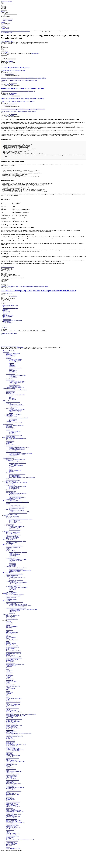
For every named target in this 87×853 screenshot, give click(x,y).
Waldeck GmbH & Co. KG (12, 841)
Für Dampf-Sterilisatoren (14, 487)
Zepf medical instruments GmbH (13, 848)
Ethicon (7, 504)
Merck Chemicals (10, 763)
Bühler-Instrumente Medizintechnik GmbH (15, 664)
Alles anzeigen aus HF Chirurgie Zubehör (18, 552)
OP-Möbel (11, 591)
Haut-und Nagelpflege (13, 383)
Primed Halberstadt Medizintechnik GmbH (15, 787)
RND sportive (9, 797)
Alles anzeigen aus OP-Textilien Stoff (17, 526)
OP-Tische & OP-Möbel (11, 586)
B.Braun (8, 503)
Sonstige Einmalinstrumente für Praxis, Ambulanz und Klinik (22, 477)
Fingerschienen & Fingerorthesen (13, 535)
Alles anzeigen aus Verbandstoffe (13, 532)
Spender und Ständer (10, 436)
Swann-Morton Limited (11, 828)
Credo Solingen (9, 680)
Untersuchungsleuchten (11, 566)
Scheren (10, 469)
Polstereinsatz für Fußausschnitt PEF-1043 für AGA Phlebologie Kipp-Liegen (22, 88)
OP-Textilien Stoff (10, 525)
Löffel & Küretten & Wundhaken (16, 465)
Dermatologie (9, 357)
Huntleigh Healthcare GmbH (12, 734)
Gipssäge (8, 549)
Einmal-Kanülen (12, 432)
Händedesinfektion (10, 439)
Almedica (8, 628)
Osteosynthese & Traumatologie (13, 480)
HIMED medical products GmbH (13, 728)
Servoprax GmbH (10, 813)
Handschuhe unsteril (13, 377)
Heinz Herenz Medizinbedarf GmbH (14, 725)
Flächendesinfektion (10, 444)
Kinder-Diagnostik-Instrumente (15, 367)
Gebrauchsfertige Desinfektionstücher (17, 448)
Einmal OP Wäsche (13, 521)
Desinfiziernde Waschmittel (14, 530)
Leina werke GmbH (10, 747)
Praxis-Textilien (9, 378)
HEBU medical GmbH (11, 722)
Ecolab (7, 697)
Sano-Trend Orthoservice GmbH (13, 802)
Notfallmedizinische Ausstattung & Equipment (16, 608)
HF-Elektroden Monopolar (14, 556)
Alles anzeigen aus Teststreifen (15, 404)
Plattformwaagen (12, 565)
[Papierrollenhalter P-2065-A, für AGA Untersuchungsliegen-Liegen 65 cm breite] (18, 111)
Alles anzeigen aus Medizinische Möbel (14, 574)
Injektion (8, 430)
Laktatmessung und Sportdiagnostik (13, 414)
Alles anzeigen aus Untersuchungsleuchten (18, 567)
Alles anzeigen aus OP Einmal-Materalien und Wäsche (20, 519)
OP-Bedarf (5, 515)
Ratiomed (8, 792)
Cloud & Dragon (9, 675)
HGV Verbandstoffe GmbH (12, 727)
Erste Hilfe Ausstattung (11, 603)
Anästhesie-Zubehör (10, 616)
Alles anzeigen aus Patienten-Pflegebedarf (15, 594)
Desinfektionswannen (13, 455)
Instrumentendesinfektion (11, 450)
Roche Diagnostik (10, 798)
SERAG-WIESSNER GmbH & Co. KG (15, 811)
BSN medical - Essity (10, 663)
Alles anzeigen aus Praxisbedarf (13, 353)
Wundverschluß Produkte (11, 514)
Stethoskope (11, 369)
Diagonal (8, 683)
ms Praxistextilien (10, 767)
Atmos (7, 641)
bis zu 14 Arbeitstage (9, 74)
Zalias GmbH (9, 845)
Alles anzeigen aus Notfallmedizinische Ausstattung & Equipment (23, 609)
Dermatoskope (12, 365)
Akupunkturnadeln (10, 393)
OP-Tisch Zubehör (13, 589)
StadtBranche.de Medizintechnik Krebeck (9, 346)
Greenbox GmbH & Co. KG (12, 720)
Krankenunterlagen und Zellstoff (13, 595)
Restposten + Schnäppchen (9, 350)
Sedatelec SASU (9, 808)
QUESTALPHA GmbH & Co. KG (13, 791)
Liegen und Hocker (10, 576)
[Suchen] (1, 5)
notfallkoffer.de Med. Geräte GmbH (13, 771)
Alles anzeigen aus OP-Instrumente (16, 461)
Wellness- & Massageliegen (15, 386)
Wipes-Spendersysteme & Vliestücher (17, 449)
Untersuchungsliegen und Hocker (16, 580)
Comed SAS (8, 676)
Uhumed (8, 832)
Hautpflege (8, 443)
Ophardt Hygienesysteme (11, 775)
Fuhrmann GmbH (10, 713)
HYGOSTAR (9, 737)
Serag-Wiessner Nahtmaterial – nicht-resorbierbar (19, 511)
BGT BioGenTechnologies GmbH (13, 650)
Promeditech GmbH (10, 788)
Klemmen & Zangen (13, 464)
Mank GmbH (9, 753)
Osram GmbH (9, 777)
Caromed (8, 667)
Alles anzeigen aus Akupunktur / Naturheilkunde (16, 389)
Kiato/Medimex (9, 743)
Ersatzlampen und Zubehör (14, 571)
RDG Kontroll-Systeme (11, 491)
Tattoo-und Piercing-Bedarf (9, 539)
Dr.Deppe (8, 689)
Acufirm (8, 625)
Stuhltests (11, 413)
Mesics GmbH (9, 765)
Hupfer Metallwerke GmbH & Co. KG (14, 736)
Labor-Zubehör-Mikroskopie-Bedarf (14, 422)
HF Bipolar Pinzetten (13, 553)
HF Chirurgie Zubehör (11, 550)
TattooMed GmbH (10, 830)
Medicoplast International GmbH (13, 755)
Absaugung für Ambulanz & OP (13, 547)
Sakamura (8, 800)
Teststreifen (8, 403)
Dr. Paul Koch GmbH (10, 688)
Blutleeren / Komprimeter (11, 617)
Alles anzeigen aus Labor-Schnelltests (17, 409)
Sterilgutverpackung (10, 485)
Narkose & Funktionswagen (15, 583)
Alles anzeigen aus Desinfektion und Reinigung (16, 438)
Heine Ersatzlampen (13, 372)
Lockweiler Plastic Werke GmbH (13, 748)
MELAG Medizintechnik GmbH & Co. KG (15, 761)
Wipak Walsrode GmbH (11, 844)
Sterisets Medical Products (11, 826)
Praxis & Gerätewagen (11, 581)
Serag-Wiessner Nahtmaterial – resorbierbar (18, 513)
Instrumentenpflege (10, 483)
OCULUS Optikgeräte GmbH (12, 773)
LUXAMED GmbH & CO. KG (13, 750)
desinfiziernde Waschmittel (11, 456)
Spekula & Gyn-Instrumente (15, 470)
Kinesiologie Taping (10, 392)
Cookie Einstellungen (8, 322)
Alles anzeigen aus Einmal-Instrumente (17, 474)
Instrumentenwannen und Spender (13, 452)
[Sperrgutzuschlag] (35, 53)
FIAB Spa (8, 709)
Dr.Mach (8, 691)
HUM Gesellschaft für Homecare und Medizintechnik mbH (19, 733)
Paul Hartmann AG (10, 782)
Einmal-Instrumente (10, 472)
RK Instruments (9, 795)
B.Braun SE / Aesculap (11, 643)
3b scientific (8, 621)
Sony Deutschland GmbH (11, 821)
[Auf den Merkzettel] (1, 60)
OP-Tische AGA (12, 588)
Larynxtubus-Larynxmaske (12, 619)
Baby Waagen (12, 561)
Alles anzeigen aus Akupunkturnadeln (17, 394)
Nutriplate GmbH (10, 772)
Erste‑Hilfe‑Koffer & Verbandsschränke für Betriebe (20, 605)
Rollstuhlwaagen (12, 564)
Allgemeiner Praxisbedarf (11, 354)
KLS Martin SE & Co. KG (12, 745)
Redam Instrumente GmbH (12, 793)
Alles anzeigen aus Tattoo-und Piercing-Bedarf (16, 541)
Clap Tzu (8, 671)
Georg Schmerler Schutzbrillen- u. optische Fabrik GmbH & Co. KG (21, 714)
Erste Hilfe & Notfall (7, 600)
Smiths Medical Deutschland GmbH (14, 820)
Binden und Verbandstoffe (11, 533)
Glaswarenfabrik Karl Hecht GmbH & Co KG (16, 715)
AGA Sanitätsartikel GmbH (12, 626)
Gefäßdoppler (9, 548)
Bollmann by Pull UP (10, 655)
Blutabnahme (9, 426)
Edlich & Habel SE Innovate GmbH (14, 698)
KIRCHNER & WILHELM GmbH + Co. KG (16, 744)
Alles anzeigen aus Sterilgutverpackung (17, 486)
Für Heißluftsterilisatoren (14, 488)
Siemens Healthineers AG (11, 815)
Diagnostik (8, 358)
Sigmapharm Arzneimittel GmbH (13, 816)
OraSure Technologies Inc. (11, 776)
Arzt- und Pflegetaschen (11, 355)
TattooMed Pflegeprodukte (11, 542)
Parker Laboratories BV (11, 781)
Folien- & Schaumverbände (12, 536)
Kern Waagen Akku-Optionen (15, 560)
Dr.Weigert (8, 693)
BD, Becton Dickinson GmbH (12, 647)
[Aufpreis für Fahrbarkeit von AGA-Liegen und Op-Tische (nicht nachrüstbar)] (18, 101)
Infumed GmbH (9, 738)
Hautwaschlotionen (10, 441)
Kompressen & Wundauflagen (12, 537)
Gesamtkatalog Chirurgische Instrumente (17, 463)
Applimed (8, 634)
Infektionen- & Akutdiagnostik (15, 410)
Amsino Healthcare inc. (11, 633)
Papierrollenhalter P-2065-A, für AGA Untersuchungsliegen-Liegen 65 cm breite (23, 109)
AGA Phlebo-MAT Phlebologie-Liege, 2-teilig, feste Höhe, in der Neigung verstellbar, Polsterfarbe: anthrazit (38, 291)
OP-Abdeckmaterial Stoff (14, 527)
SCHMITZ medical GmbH (12, 804)
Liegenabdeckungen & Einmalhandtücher (15, 387)
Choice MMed (9, 670)
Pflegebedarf (8, 598)
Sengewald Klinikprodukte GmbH (13, 810)
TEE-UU (8, 831)
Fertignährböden (9, 415)
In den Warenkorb (12, 58)
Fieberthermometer (13, 370)
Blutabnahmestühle (10, 427)
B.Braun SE (8, 642)
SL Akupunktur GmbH (11, 817)
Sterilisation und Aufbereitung (9, 481)
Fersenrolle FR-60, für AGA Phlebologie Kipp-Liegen (15, 67)
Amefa (7, 631)
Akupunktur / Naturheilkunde (9, 388)
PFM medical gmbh (10, 786)
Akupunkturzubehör (10, 391)
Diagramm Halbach (10, 684)
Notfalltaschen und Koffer (14, 610)
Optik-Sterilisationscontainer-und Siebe (17, 497)
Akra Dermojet (9, 627)
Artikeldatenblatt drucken (6, 63)
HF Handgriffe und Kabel (14, 554)
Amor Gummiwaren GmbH (12, 632)
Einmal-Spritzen (12, 433)
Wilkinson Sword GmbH (11, 843)
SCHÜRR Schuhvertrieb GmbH (13, 806)
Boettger (8, 654)
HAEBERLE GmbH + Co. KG (13, 721)
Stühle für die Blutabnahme (12, 575)
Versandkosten (6, 52)
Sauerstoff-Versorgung (11, 597)
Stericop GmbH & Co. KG (12, 823)
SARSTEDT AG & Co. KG (12, 803)
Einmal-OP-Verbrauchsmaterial (15, 522)
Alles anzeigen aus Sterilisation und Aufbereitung (16, 482)
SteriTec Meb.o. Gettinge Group (13, 827)
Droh (7, 694)
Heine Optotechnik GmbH (11, 724)
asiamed (10, 396)
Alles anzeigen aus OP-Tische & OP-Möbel (18, 587)
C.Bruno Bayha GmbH (11, 665)
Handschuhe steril (12, 376)
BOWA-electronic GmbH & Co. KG (14, 658)
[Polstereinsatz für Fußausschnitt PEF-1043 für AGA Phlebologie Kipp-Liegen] (18, 91)
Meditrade (8, 759)
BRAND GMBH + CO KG (12, 659)
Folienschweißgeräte (10, 499)
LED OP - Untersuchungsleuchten (16, 569)
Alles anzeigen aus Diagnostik (15, 359)
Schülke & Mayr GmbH (11, 805)
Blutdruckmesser (12, 366)
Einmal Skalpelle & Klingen (15, 476)
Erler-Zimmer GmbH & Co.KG (13, 704)
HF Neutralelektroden (13, 555)
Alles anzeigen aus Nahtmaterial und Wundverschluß (17, 502)
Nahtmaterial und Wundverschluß (10, 500)
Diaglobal (8, 682)
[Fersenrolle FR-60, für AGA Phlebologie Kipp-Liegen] (13, 70)
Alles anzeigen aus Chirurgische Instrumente (15, 459)
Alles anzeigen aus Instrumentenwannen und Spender (20, 453)
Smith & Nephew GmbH (11, 819)
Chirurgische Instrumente (8, 458)
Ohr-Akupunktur (12, 399)
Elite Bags (8, 700)
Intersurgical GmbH (10, 739)
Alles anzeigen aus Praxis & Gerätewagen (18, 582)
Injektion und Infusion (8, 424)
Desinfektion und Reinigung (9, 437)
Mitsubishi (8, 766)
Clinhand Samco (9, 672)
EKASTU (8, 699)
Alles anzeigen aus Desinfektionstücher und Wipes (19, 447)
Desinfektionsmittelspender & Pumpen (17, 454)
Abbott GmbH (9, 624)
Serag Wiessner (9, 509)
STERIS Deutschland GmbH (12, 825)
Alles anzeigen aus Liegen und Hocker (17, 577)
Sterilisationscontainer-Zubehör (15, 498)
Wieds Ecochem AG (10, 842)
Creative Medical (9, 678)
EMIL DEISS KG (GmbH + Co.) (13, 702)
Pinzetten (11, 467)
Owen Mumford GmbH (11, 778)
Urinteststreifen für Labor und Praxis (16, 405)
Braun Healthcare (10, 660)
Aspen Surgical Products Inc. (12, 639)
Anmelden (8, 16)
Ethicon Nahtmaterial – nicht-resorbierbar (17, 506)
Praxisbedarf (6, 352)
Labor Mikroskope (13, 419)
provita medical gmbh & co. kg (12, 789)
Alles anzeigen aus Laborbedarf (13, 402)
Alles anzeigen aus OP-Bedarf (12, 516)
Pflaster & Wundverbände (11, 538)
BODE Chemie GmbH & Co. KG (13, 653)
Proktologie (11, 471)
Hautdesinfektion (9, 442)
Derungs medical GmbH (11, 681)
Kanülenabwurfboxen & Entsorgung (14, 435)
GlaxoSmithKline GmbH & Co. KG (14, 716)
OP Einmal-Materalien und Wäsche (13, 517)
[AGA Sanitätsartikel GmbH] (7, 41)
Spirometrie (11, 363)
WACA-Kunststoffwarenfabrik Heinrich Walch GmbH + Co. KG (20, 839)
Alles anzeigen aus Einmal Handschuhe (17, 375)
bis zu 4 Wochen (9, 61)
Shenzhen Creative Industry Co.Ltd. (13, 814)
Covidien (8, 677)
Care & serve (9, 666)
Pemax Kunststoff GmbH (11, 784)
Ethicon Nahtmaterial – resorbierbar (16, 508)
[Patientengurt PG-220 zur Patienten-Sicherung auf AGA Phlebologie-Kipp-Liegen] (19, 80)
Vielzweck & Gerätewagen (14, 585)
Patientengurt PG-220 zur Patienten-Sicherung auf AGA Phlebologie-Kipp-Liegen (23, 78)
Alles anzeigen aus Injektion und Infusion (15, 425)
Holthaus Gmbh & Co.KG (11, 731)
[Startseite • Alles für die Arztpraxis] (6, 1)
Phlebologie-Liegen (13, 578)
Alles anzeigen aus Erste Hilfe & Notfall (14, 602)
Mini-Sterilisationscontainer (14, 494)
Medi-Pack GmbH (10, 754)
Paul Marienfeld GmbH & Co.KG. (13, 783)
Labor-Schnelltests (10, 408)
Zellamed (8, 847)
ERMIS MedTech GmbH (11, 705)
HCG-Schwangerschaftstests (15, 411)
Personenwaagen (12, 563)
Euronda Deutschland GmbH (12, 708)
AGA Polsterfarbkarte (5, 267)
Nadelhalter (11, 466)
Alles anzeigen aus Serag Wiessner (16, 510)
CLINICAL (8, 674)
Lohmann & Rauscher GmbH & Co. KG (15, 749)
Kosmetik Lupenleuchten (14, 385)
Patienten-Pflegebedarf (8, 593)
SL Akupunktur (12, 398)
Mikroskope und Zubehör (11, 416)
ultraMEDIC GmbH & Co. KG (13, 833)
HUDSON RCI (9, 732)
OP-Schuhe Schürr (10, 524)
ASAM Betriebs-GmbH (11, 637)
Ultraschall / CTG (12, 364)
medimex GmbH (9, 756)
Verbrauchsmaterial (10, 543)
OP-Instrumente (9, 460)
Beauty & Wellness (10, 380)
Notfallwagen (12, 613)
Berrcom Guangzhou (10, 648)
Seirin (10, 397)
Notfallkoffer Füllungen (14, 611)
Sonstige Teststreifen (13, 407)
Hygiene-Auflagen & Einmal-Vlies (16, 382)
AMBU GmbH (9, 630)
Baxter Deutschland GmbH (12, 645)
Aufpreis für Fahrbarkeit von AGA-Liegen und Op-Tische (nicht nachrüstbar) (22, 98)
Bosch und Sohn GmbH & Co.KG (13, 656)
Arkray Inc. (8, 636)
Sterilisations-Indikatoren (11, 489)
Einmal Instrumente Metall (14, 475)
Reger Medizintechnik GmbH (12, 794)
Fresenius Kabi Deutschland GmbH (13, 711)
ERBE (7, 703)
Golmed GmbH (9, 717)
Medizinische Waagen (10, 558)
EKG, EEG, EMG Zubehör (15, 360)
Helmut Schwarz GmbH (11, 726)
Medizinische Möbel (7, 572)
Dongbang (8, 687)
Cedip (7, 669)
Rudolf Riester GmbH (10, 799)
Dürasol (7, 695)
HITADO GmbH (9, 730)
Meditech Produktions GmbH (12, 758)
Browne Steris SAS (10, 661)
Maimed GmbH (9, 752)
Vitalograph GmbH (10, 837)
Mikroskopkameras (13, 420)
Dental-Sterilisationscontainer (15, 496)
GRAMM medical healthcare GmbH (14, 719)
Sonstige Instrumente (10, 478)
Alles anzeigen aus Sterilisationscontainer (17, 493)
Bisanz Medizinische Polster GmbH (13, 652)
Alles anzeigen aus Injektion (15, 431)
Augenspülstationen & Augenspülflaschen (18, 606)
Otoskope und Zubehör (14, 361)
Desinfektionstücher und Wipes (12, 446)
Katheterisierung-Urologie (11, 599)
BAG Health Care (10, 644)
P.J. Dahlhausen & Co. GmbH (12, 780)
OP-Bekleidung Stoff (13, 528)
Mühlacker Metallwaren (11, 769)
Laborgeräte (8, 421)
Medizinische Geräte (7, 544)
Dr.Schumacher (9, 692)
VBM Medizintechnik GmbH (12, 836)
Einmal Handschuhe (10, 374)
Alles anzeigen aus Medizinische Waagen (17, 559)
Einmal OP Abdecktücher (14, 520)
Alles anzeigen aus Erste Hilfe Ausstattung (18, 604)
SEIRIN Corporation (10, 809)
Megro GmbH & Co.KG (11, 760)
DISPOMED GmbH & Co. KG (13, 686)
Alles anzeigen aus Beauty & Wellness (17, 381)
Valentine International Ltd (11, 834)
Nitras (7, 770)
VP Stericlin (8, 838)
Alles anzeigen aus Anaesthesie (12, 615)
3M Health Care (9, 622)
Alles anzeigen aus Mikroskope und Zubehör (18, 417)
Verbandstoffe (6, 531)
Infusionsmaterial (9, 428)
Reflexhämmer (12, 371)
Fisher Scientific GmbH (11, 710)
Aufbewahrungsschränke (11, 592)
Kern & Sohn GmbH (10, 742)
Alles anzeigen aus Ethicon (14, 505)
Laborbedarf (6, 400)
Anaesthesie (5, 614)
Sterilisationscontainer (10, 492)
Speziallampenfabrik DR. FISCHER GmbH (15, 822)
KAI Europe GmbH (10, 741)
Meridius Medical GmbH (11, 764)
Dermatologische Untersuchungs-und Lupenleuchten (20, 570)
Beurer (7, 649)
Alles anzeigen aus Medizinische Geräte (14, 545)
